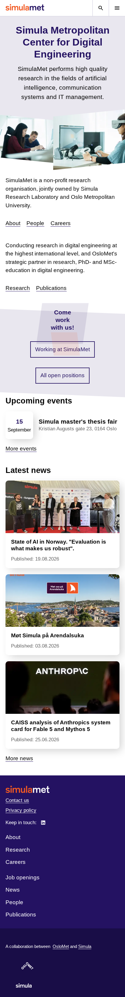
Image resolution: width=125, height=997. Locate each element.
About (13, 223)
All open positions (62, 375)
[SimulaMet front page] (62, 789)
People (35, 223)
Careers (61, 223)
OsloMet (61, 946)
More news (19, 758)
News (13, 890)
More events (21, 449)
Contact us (17, 800)
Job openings (23, 877)
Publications (51, 288)
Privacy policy (21, 810)
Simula (84, 946)
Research (18, 288)
